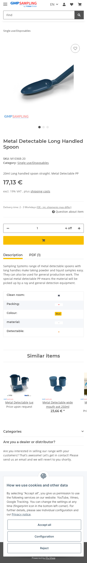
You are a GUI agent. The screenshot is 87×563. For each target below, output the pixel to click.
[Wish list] (71, 4)
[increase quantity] (79, 228)
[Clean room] (59, 295)
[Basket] (80, 4)
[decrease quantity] (7, 228)
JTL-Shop (50, 558)
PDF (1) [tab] (35, 255)
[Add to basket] (43, 240)
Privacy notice (21, 514)
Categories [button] (12, 431)
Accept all (44, 524)
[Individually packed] (59, 304)
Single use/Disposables (33, 163)
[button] (64, 4)
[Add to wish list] (75, 48)
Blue (58, 313)
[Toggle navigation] (5, 2)
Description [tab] (13, 255)
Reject (44, 548)
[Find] (79, 15)
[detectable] (59, 331)
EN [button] (52, 4)
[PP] (59, 322)
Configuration (44, 536)
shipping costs (40, 191)
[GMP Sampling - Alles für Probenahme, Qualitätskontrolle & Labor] (24, 4)
